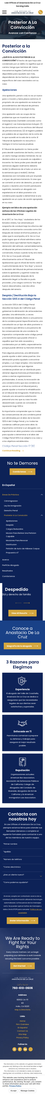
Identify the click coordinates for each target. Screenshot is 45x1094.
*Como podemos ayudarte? (15, 882)
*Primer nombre (10, 844)
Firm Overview (22, 1024)
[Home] (22, 12)
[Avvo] (31, 1049)
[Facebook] (20, 1049)
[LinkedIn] (25, 1049)
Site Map (22, 1034)
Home (22, 1021)
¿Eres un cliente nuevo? (13, 875)
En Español (22, 1027)
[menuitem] (21, 494)
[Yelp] (14, 1049)
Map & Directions (22, 1009)
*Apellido (7, 852)
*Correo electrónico (12, 867)
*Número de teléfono (12, 859)
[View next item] (27, 603)
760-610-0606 (22, 988)
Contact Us (22, 1031)
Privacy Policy (22, 1037)
